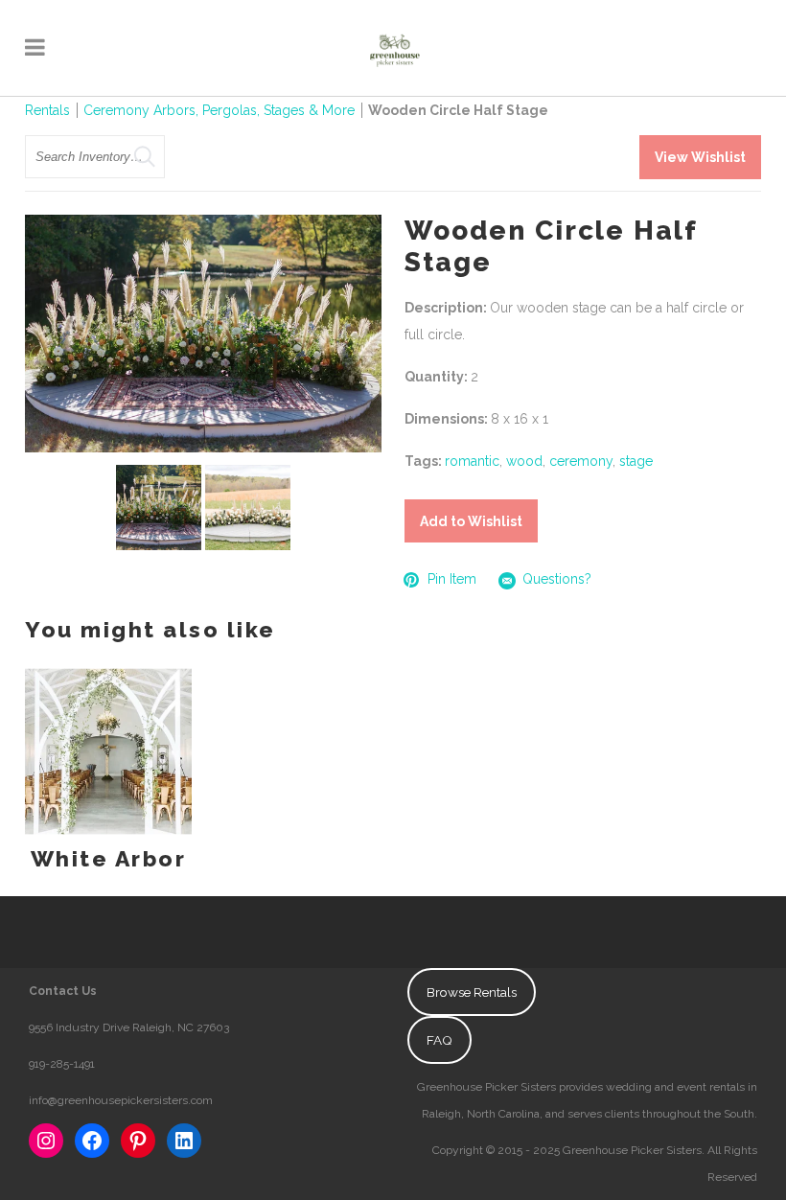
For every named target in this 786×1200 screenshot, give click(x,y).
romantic (472, 461)
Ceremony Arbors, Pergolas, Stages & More (219, 110)
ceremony (581, 461)
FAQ (439, 1040)
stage (636, 461)
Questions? (556, 579)
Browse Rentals (472, 992)
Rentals (47, 110)
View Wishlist (700, 157)
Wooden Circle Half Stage (458, 110)
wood (524, 461)
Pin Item (452, 579)
